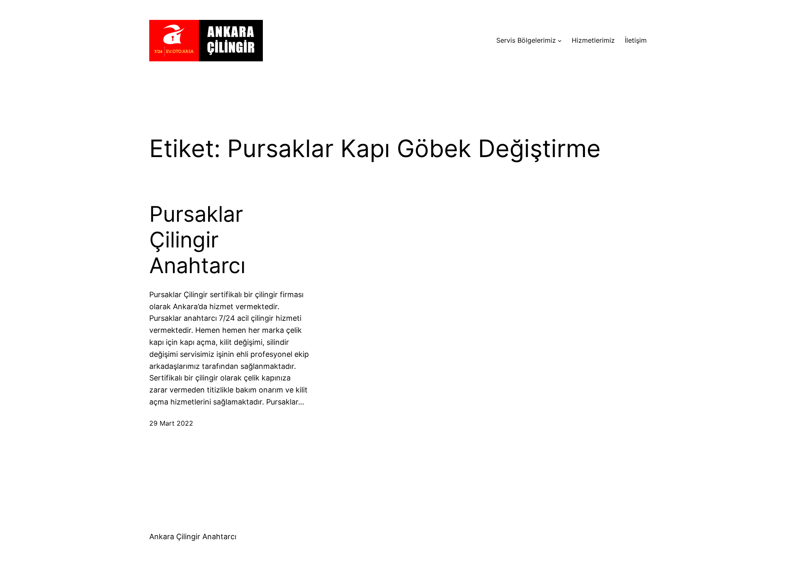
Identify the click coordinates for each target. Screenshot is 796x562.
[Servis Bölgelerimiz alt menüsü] (560, 41)
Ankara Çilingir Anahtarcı (192, 536)
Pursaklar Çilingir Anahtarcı (197, 240)
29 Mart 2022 (171, 423)
